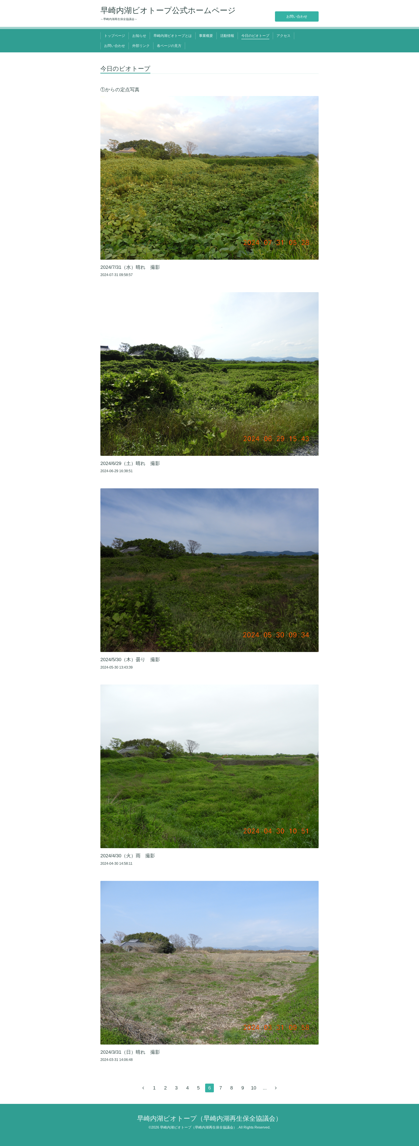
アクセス (283, 36)
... (265, 1088)
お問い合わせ (296, 16)
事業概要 (206, 36)
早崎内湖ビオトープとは (172, 36)
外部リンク (141, 46)
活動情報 (227, 36)
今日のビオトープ (255, 36)
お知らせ (139, 36)
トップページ (114, 36)
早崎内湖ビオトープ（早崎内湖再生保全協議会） (209, 1118)
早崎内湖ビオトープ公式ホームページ (168, 10)
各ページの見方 (169, 46)
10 (253, 1088)
